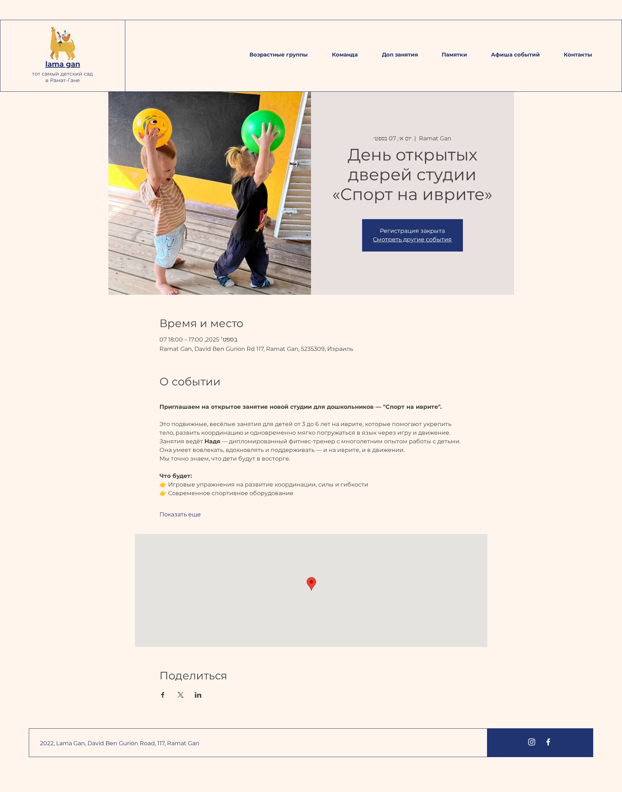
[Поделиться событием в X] (180, 695)
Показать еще (180, 514)
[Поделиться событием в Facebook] (162, 695)
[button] (454, 54)
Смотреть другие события (412, 239)
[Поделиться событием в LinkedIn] (198, 695)
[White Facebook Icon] (548, 742)
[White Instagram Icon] (531, 742)
